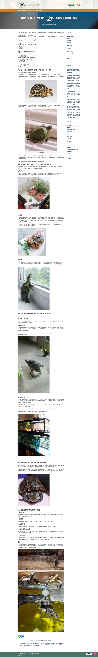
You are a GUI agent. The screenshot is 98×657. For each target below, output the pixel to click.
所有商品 (29, 10)
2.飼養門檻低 (22, 61)
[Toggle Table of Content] (35, 40)
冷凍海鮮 (69, 125)
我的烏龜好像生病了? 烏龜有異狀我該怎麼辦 (27, 57)
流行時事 (49, 16)
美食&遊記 (69, 45)
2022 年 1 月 (69, 62)
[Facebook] (23, 637)
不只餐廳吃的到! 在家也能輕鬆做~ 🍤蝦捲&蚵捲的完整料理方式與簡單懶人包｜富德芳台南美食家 (73, 86)
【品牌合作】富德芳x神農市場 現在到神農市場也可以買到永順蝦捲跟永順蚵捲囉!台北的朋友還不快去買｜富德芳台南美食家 (73, 78)
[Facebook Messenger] (21, 637)
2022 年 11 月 (70, 51)
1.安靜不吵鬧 (22, 60)
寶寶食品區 (69, 131)
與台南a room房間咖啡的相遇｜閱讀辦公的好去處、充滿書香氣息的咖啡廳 (73, 71)
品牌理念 (19, 10)
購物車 (34, 10)
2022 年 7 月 (69, 58)
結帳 (37, 10)
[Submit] (38, 5)
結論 (20, 66)
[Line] (19, 637)
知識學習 (69, 42)
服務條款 (33, 653)
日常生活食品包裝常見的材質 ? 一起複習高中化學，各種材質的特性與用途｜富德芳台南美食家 (73, 101)
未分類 (68, 134)
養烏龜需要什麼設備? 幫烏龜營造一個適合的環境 (27, 52)
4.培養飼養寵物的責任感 (24, 64)
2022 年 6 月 (69, 60)
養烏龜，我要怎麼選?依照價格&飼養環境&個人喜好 (27, 43)
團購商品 (69, 127)
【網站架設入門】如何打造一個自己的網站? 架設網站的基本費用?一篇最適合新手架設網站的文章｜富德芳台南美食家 (73, 115)
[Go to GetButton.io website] (95, 655)
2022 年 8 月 (69, 56)
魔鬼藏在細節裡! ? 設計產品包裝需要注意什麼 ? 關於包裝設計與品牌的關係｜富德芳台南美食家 (73, 108)
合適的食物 (22, 48)
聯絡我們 (40, 10)
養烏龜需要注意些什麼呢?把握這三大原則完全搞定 (27, 45)
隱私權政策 (37, 653)
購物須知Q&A (24, 10)
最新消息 (69, 38)
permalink (49, 640)
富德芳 (55, 24)
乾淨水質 (21, 47)
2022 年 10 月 (70, 53)
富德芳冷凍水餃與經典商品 (72, 129)
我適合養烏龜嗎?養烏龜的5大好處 (25, 59)
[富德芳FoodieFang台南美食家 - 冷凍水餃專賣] (22, 4)
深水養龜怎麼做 (23, 56)
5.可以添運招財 (23, 65)
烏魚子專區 (69, 136)
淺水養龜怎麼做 (23, 55)
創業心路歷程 (70, 36)
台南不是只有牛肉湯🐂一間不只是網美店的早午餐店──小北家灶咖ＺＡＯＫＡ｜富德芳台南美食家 (73, 94)
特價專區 (69, 138)
